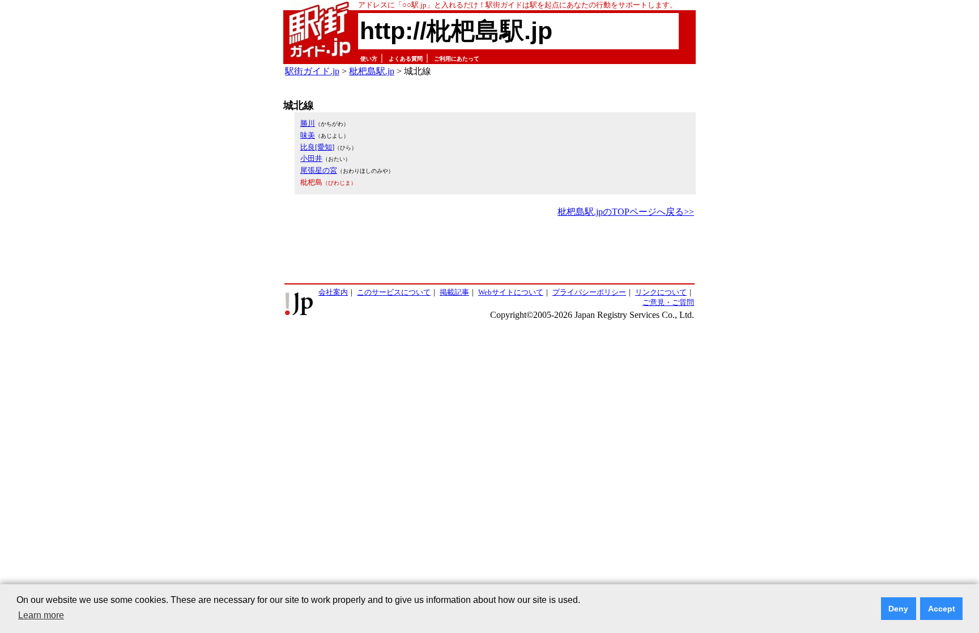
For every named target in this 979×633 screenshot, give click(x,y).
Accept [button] (941, 608)
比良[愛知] (317, 147)
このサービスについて (394, 292)
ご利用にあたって (456, 59)
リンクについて (661, 292)
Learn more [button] (41, 615)
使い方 (368, 59)
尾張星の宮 (318, 170)
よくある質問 (406, 59)
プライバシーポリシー (589, 292)
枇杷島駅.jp (371, 71)
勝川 (307, 123)
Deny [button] (898, 608)
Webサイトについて (510, 292)
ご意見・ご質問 (668, 302)
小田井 (311, 158)
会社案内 (333, 292)
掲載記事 (454, 292)
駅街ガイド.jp (312, 71)
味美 (307, 135)
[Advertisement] (489, 251)
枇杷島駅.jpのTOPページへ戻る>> (625, 211)
